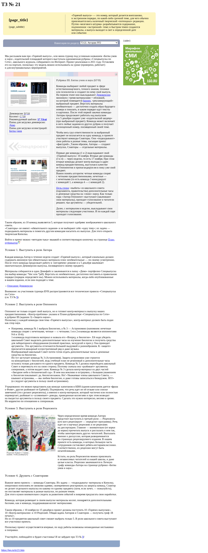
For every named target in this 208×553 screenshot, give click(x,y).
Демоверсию (103, 94)
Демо (12, 125)
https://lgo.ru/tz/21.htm (12, 550)
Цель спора (62, 188)
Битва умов (15, 131)
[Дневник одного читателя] (31, 451)
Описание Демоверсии (20, 285)
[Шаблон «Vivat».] (70, 144)
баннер (87, 100)
